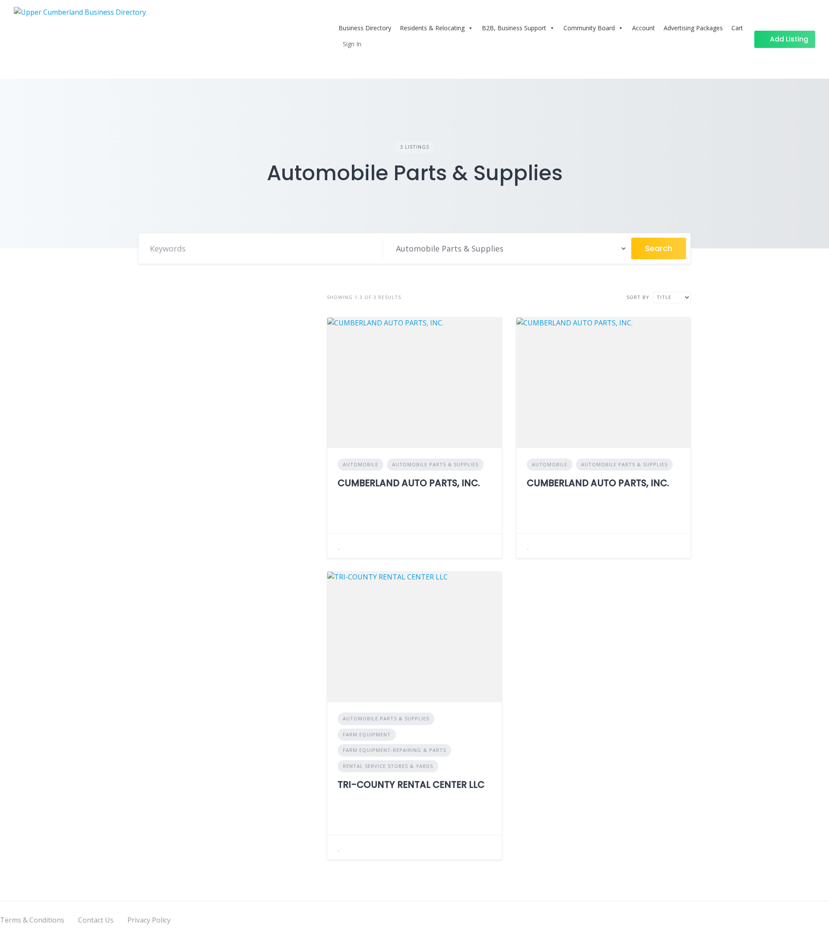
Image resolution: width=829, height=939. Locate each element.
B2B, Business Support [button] (514, 28)
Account (643, 28)
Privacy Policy (149, 920)
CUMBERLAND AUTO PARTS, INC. (409, 483)
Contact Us (96, 920)
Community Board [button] (589, 28)
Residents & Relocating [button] (432, 28)
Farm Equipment (367, 734)
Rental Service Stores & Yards (388, 766)
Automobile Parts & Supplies (435, 464)
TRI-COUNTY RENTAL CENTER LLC (411, 784)
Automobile (360, 464)
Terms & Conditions (32, 920)
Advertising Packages (693, 28)
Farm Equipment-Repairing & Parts (394, 750)
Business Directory (365, 28)
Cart (737, 28)
